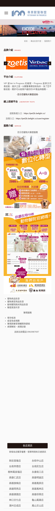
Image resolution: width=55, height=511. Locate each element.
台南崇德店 (15, 466)
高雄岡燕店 (15, 489)
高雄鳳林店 (38, 489)
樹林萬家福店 (15, 472)
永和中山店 (38, 461)
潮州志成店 (15, 505)
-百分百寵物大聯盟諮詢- (28, 94)
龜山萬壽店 (38, 500)
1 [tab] (27, 34)
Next (49, 63)
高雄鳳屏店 (38, 483)
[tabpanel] (27, 28)
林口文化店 (15, 500)
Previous (5, 63)
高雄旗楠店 (15, 483)
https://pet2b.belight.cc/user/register (32, 118)
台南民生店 (38, 466)
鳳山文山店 (38, 505)
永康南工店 (38, 472)
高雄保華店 (38, 494)
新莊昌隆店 (15, 461)
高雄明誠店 (38, 477)
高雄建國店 (15, 494)
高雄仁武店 (15, 477)
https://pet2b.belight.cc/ (34, 113)
